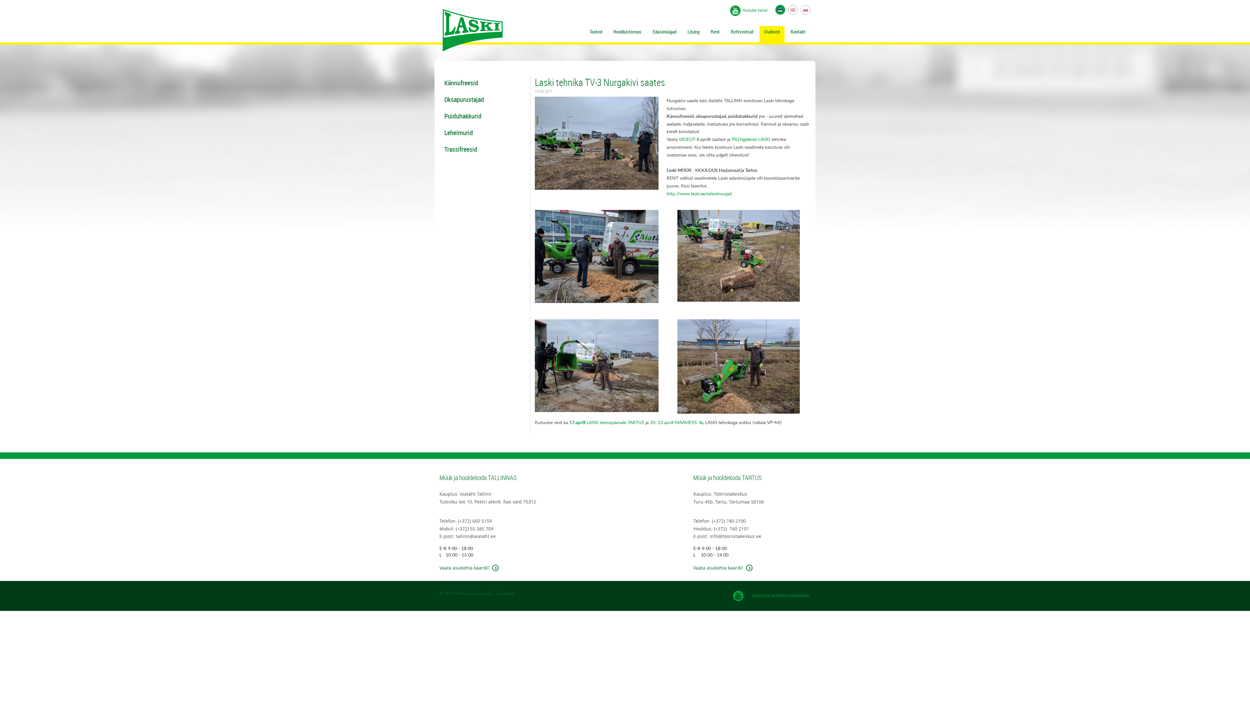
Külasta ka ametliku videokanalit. (781, 595)
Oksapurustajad (464, 99)
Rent (715, 31)
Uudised (772, 31)
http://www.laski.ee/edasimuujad (699, 193)
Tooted (596, 31)
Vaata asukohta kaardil (464, 568)
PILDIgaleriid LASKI (751, 139)
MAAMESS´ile (688, 422)
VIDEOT (687, 139)
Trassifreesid (460, 149)
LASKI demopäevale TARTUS (606, 422)
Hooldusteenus (627, 31)
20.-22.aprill (662, 422)
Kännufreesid (461, 82)
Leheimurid (458, 132)
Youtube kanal (755, 10)
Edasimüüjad (664, 31)
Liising (694, 31)
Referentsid (742, 31)
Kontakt (798, 31)
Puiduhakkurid (462, 116)
